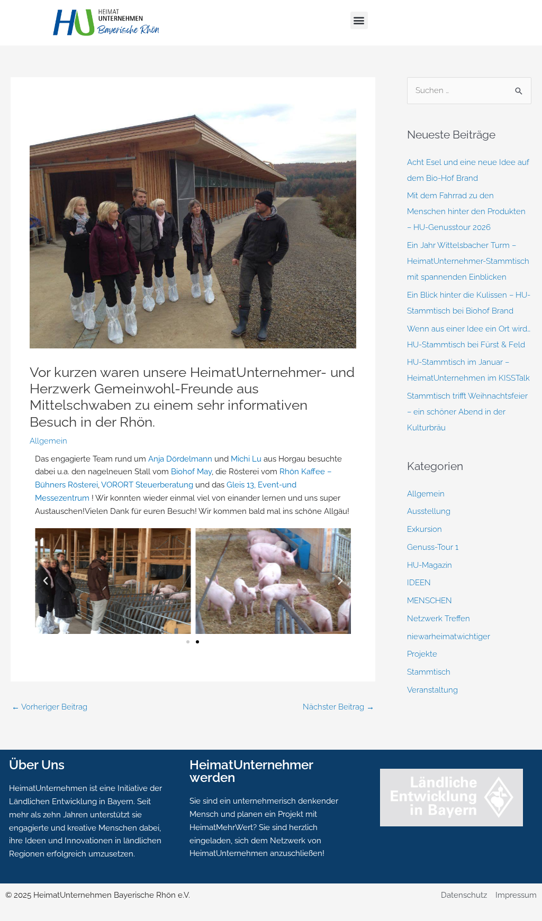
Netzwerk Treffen (438, 618)
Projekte (422, 654)
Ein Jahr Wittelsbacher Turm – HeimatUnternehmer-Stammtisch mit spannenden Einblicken (468, 261)
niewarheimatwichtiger (448, 636)
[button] (359, 20)
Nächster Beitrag (338, 707)
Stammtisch (428, 672)
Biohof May (191, 471)
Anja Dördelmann (180, 459)
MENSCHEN (429, 600)
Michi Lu (246, 459)
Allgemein (48, 441)
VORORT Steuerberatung (147, 485)
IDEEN (419, 582)
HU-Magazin (429, 565)
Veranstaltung (432, 690)
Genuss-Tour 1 (432, 547)
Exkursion (424, 529)
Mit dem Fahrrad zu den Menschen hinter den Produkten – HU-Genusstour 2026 (466, 211)
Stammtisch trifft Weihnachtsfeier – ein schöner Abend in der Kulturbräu (467, 411)
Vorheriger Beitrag (49, 707)
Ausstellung (428, 511)
